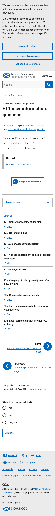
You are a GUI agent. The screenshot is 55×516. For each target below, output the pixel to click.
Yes (10, 407)
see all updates (36, 125)
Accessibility (8, 469)
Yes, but (13, 422)
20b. (21, 295)
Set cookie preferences (27, 63)
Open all (8, 215)
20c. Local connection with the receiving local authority (26, 308)
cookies (15, 5)
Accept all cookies (27, 46)
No (10, 415)
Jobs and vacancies (32, 475)
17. (23, 222)
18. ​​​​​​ (21, 243)
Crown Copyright (10, 475)
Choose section (12, 202)
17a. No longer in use (15, 232)
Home (5, 95)
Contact (33, 469)
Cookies (45, 469)
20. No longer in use (15, 269)
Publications (17, 95)
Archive (21, 469)
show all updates (37, 389)
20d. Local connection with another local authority (26, 322)
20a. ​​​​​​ (27, 282)
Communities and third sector (22, 129)
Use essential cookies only (27, 56)
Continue (9, 433)
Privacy (49, 475)
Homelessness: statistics (19, 164)
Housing (41, 129)
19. (27, 256)
